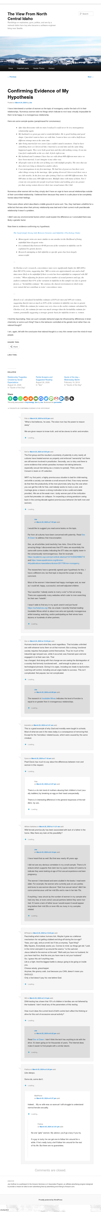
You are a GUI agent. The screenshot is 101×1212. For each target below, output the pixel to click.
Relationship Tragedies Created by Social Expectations (17, 380)
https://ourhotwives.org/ (38, 607)
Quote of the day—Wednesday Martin (72, 378)
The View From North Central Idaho (27, 16)
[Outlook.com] (61, 398)
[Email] (36, 398)
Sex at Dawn (38, 1039)
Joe (30, 102)
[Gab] (10, 398)
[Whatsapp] (20, 398)
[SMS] (51, 398)
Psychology (29, 402)
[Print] (30, 398)
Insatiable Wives (49, 698)
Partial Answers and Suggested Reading (44, 378)
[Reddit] (25, 398)
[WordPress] (66, 398)
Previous (12, 77)
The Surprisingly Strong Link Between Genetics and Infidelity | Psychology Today (47, 232)
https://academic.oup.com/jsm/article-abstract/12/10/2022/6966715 (56, 556)
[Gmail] (56, 398)
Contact (51, 68)
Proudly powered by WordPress (50, 1200)
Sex (36, 402)
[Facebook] (41, 398)
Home (10, 68)
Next (90, 77)
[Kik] (71, 398)
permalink (58, 402)
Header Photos (38, 68)
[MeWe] (15, 398)
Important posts (23, 68)
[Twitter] (46, 398)
